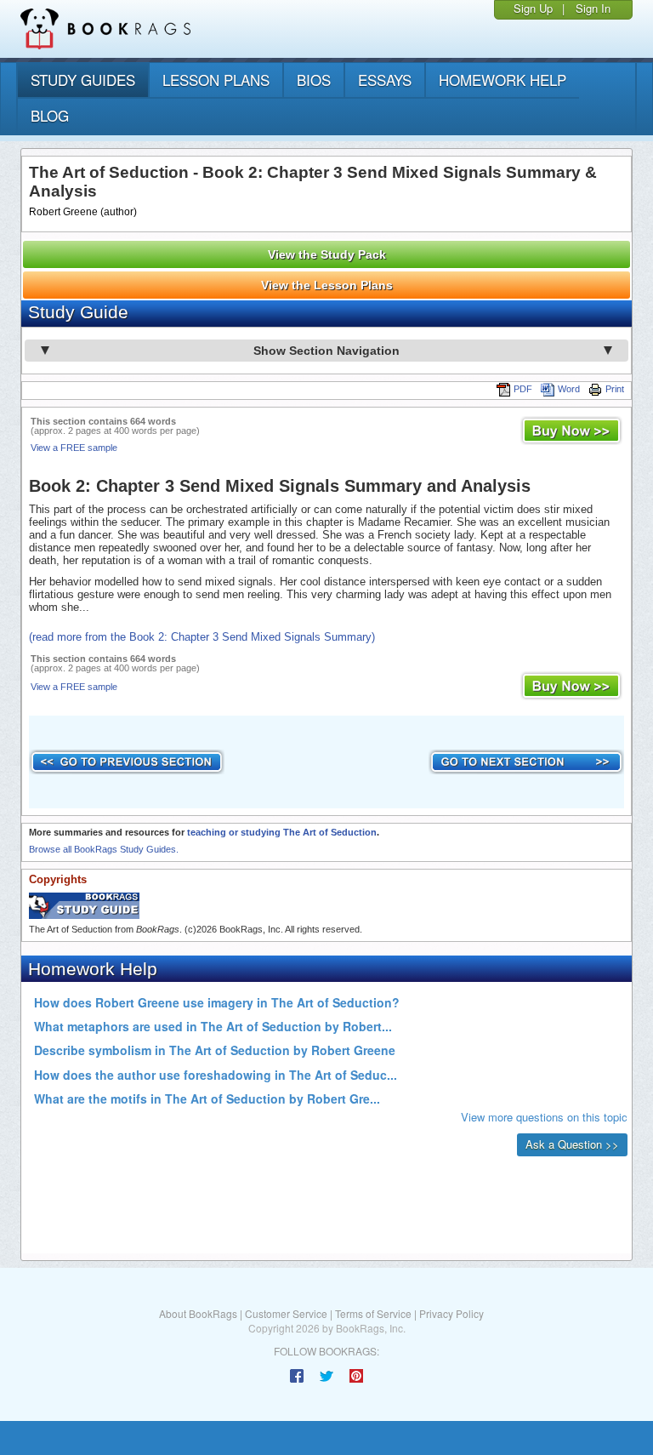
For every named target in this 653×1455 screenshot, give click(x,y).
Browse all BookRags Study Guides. (104, 849)
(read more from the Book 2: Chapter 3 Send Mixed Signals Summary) (202, 636)
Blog (50, 115)
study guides (83, 79)
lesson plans (216, 79)
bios (314, 79)
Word (569, 389)
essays (385, 79)
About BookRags (198, 1313)
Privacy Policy (451, 1313)
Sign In (593, 8)
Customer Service (286, 1313)
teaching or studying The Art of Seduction (282, 832)
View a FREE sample (74, 447)
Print (614, 389)
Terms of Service (373, 1313)
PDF (523, 389)
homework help (502, 79)
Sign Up (533, 8)
